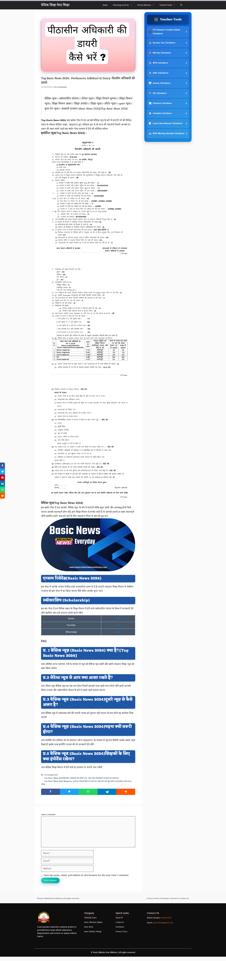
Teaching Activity (121, 5)
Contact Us (184, 898)
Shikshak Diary (90, 917)
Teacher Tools (165, 5)
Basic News (88, 927)
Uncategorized (51, 775)
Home (105, 5)
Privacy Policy (153, 898)
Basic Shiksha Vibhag (92, 931)
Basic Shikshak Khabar (93, 922)
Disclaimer (165, 898)
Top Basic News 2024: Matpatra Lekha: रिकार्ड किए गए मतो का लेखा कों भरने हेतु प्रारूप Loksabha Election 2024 (86, 783)
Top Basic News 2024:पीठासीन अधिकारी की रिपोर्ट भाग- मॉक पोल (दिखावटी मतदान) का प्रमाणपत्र (81, 778)
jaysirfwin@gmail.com (163, 923)
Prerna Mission (144, 5)
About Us (175, 898)
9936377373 (166, 918)
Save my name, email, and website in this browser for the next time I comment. (86, 875)
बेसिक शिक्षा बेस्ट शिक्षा (55, 5)
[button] (181, 5)
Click (118, 618)
